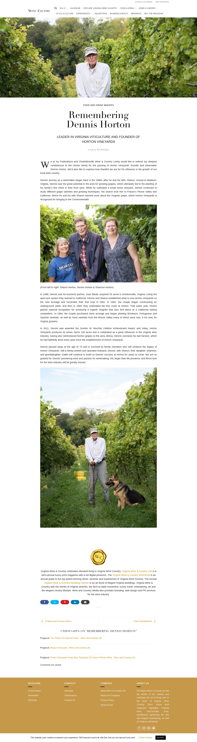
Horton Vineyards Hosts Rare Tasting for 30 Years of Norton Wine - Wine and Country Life (92, 657)
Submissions (70, 695)
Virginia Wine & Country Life (137, 571)
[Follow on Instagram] (144, 728)
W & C (62, 8)
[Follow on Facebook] (139, 728)
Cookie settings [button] (145, 737)
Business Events (119, 13)
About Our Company (110, 695)
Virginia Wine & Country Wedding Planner (66, 583)
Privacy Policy (107, 700)
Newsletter (33, 695)
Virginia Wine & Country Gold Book (131, 575)
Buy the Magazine (153, 13)
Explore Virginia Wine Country (100, 8)
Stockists (32, 700)
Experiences (83, 13)
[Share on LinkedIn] (75, 602)
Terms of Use (107, 705)
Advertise (68, 691)
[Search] (55, 8)
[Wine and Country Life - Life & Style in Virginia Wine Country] (39, 11)
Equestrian (101, 13)
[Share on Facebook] (44, 602)
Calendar (75, 8)
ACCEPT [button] (160, 738)
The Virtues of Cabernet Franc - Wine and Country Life (76, 638)
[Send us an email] (149, 728)
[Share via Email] (85, 602)
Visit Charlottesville (143, 621)
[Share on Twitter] (54, 602)
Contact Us (69, 700)
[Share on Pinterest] (65, 602)
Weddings (136, 13)
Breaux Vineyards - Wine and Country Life (70, 648)
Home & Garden (147, 8)
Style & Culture (64, 13)
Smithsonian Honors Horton (57, 621)
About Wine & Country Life (113, 691)
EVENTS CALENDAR (143, 2)
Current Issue (34, 691)
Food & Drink (127, 8)
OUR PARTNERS (162, 2)
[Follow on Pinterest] (153, 728)
